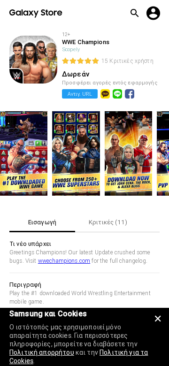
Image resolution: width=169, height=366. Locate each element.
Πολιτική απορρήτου (41, 352)
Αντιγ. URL (80, 94)
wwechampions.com (64, 260)
